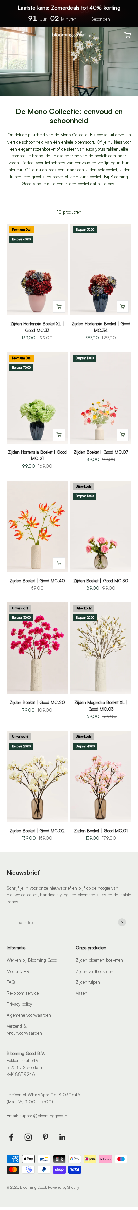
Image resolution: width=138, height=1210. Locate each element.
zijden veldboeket (101, 169)
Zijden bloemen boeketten (99, 960)
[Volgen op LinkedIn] (62, 1137)
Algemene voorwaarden (29, 1015)
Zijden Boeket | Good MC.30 (100, 580)
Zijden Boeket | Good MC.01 (101, 830)
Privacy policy (19, 1004)
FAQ (11, 982)
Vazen (81, 993)
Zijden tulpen (88, 982)
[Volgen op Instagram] (28, 1137)
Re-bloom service (23, 993)
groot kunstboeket (48, 176)
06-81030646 (65, 1094)
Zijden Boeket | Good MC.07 (101, 452)
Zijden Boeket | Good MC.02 (37, 830)
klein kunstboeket (85, 176)
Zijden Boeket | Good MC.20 (37, 702)
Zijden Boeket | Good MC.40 (37, 580)
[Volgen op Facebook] (11, 1137)
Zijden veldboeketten (94, 971)
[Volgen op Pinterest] (45, 1137)
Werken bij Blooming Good (32, 960)
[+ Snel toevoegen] (59, 306)
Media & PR (18, 971)
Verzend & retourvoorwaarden (24, 1029)
